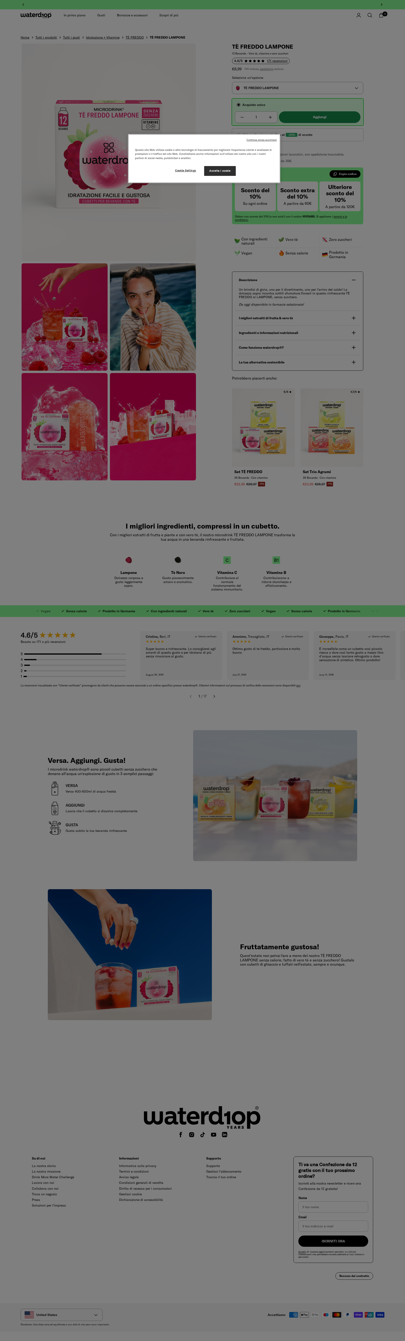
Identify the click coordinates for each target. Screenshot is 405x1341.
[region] (204, 158)
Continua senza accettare (262, 139)
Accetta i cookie (220, 170)
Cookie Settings (185, 170)
